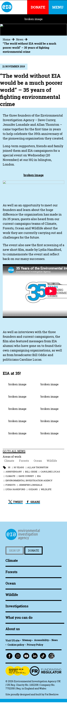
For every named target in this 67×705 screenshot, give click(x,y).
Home (6, 39)
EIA (39, 476)
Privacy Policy (35, 644)
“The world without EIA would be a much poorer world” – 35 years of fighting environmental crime (29, 48)
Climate (9, 461)
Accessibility (41, 640)
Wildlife (52, 461)
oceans (33, 489)
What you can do (18, 617)
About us (12, 629)
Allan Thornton (37, 467)
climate (10, 476)
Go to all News (14, 451)
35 (9, 467)
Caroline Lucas (50, 471)
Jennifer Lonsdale (30, 484)
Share (35, 502)
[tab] (9, 39)
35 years (19, 467)
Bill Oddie (31, 471)
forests (10, 484)
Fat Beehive (52, 694)
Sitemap (26, 640)
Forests (24, 461)
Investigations (16, 606)
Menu (57, 7)
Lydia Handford (15, 489)
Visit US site (12, 640)
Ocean (38, 461)
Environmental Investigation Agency (28, 480)
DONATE (38, 7)
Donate (33, 550)
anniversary (13, 471)
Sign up (14, 550)
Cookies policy (16, 644)
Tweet (17, 502)
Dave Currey (26, 476)
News (19, 39)
